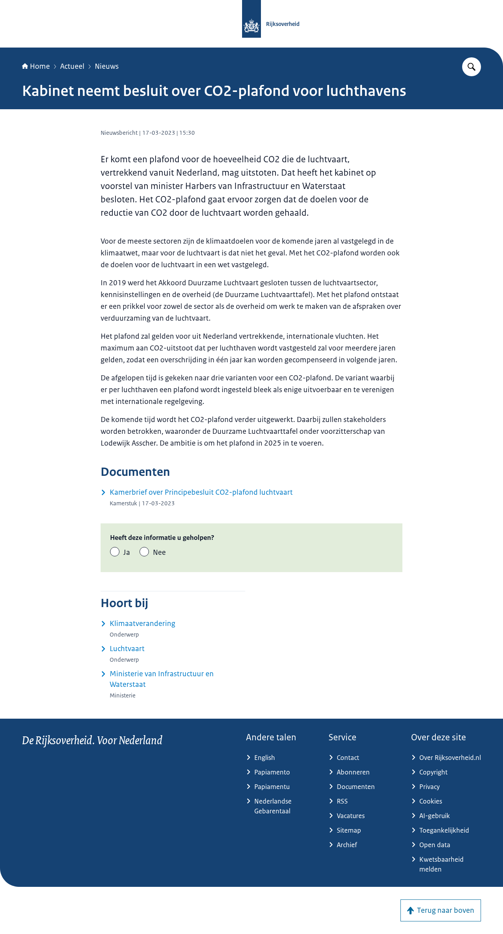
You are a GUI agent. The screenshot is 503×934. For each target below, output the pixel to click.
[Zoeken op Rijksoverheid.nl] (471, 66)
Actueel (72, 66)
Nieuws (107, 66)
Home (40, 66)
